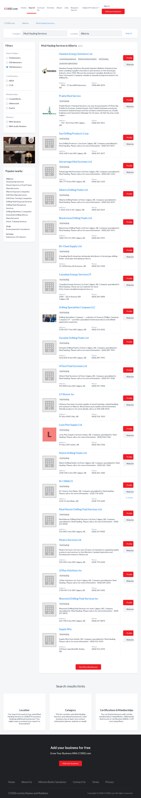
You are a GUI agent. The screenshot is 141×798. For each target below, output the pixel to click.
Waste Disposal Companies (18, 191)
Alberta (25, 23)
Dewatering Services (15, 181)
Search (32, 7)
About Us (26, 781)
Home (23, 7)
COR (11, 85)
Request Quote (74, 8)
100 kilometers (15, 62)
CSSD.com (11, 8)
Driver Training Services (16, 221)
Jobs (66, 7)
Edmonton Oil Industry (16, 237)
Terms (95, 781)
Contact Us (41, 8)
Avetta (12, 108)
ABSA (11, 80)
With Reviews (15, 121)
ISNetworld (14, 103)
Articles (50, 7)
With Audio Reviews (17, 126)
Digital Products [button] (90, 7)
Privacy (109, 781)
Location (74, 33)
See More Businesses (88, 667)
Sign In (107, 6)
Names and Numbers (36, 793)
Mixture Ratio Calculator (52, 781)
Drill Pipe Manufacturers (16, 195)
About (59, 7)
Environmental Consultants (18, 229)
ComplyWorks (15, 99)
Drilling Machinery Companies (19, 211)
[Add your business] (70, 760)
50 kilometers (15, 58)
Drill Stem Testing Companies (19, 198)
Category (16, 33)
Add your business (113, 11)
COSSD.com (9, 23)
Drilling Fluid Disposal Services (19, 201)
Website (129, 64)
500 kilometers (15, 67)
